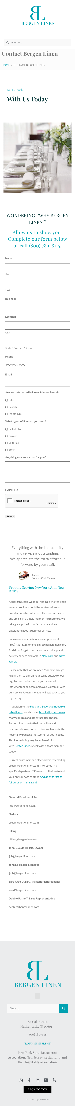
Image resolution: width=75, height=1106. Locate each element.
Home (6, 65)
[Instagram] (21, 1080)
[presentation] (31, 501)
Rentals (13, 406)
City (7, 332)
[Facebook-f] (29, 1080)
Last (7, 290)
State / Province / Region (19, 348)
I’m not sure (15, 413)
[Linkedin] (37, 1080)
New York (47, 655)
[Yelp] (54, 1080)
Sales (11, 399)
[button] (37, 33)
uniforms (14, 442)
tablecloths (15, 428)
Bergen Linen (22, 745)
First (7, 274)
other (12, 449)
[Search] (63, 1008)
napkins (13, 435)
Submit (10, 516)
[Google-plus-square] (46, 1080)
